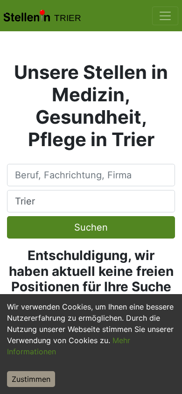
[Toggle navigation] (165, 16)
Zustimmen (31, 379)
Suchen (91, 227)
